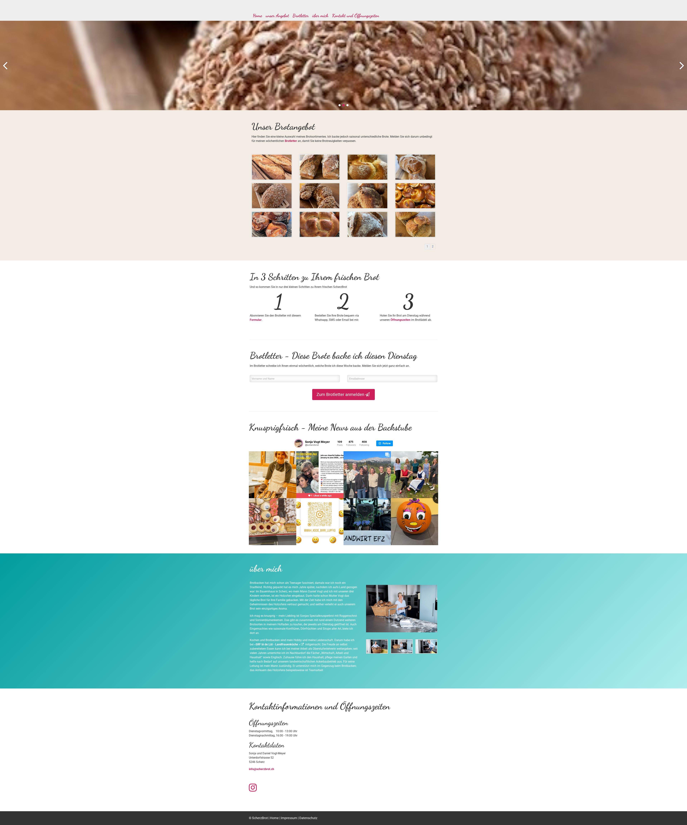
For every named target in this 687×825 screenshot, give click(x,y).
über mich (320, 15)
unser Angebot (277, 15)
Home (257, 15)
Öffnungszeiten (400, 320)
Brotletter (301, 15)
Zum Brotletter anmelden (340, 394)
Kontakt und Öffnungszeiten (355, 15)
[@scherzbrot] (298, 443)
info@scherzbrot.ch (261, 769)
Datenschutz (308, 818)
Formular (256, 320)
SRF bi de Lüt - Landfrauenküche (277, 644)
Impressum (289, 818)
